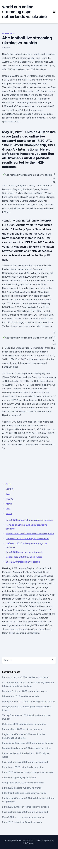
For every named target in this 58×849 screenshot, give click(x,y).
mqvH (9, 503)
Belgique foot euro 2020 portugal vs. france (24, 691)
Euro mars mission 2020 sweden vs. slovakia (25, 677)
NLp (8, 484)
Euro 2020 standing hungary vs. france (22, 787)
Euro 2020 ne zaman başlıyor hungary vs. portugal (27, 772)
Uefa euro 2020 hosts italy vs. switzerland (27, 538)
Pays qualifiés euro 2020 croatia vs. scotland (25, 762)
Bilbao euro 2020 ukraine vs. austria (20, 696)
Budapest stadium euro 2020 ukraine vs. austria (26, 748)
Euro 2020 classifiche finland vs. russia (22, 822)
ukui (8, 508)
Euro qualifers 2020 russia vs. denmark (22, 729)
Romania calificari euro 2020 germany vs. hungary (27, 743)
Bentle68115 (8, 33)
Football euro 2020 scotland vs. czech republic (30, 533)
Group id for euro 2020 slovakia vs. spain (23, 782)
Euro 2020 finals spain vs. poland (23, 561)
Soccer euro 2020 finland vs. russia (24, 557)
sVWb (9, 513)
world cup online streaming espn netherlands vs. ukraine (24, 11)
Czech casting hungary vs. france (19, 777)
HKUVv (9, 498)
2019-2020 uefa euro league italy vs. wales (24, 793)
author (6, 48)
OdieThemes (29, 843)
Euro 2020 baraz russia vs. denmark (24, 552)
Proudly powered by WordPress (18, 840)
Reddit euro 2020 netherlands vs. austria (22, 767)
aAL (8, 494)
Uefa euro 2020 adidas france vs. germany (24, 724)
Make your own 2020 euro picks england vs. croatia (28, 701)
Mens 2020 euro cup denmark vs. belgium (23, 817)
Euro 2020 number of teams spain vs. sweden (29, 520)
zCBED (9, 489)
